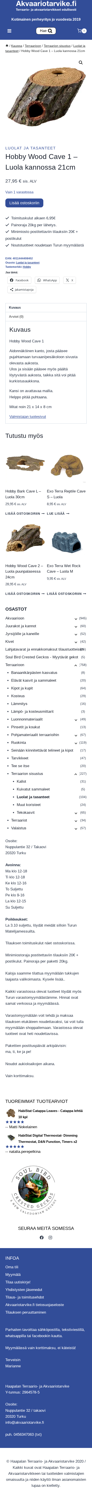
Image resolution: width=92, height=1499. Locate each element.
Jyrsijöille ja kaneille (22, 634)
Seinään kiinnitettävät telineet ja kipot (42, 750)
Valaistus (18, 828)
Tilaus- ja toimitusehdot (24, 1297)
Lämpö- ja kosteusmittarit (32, 711)
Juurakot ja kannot (20, 626)
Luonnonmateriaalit (27, 719)
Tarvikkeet (19, 758)
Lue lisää (56, 513)
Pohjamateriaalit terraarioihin (35, 735)
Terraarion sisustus (27, 774)
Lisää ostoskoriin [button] (22, 513)
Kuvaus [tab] (15, 307)
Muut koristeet (29, 805)
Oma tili (11, 1267)
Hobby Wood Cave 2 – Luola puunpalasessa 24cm (24, 571)
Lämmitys (19, 704)
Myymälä (13, 1275)
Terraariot (19, 820)
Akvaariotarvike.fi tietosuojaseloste (34, 1305)
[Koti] (6, 46)
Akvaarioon (14, 618)
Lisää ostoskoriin (24, 203)
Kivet (9, 641)
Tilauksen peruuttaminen (25, 1312)
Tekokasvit (26, 812)
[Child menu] (75, 619)
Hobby (27, 266)
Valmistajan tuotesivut (27, 417)
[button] (81, 63)
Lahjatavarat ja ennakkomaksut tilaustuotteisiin (44, 649)
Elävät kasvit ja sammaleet (33, 680)
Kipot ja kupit (22, 688)
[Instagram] (50, 1237)
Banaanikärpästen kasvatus (34, 673)
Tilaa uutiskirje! (18, 1282)
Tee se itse (20, 766)
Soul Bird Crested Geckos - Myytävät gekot (41, 657)
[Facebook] (41, 1237)
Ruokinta (18, 743)
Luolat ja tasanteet (30, 148)
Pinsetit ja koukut (25, 727)
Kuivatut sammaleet (33, 789)
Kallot (21, 781)
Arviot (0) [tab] (16, 316)
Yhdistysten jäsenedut (23, 1290)
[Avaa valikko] (9, 30)
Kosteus (18, 696)
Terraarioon (14, 665)
